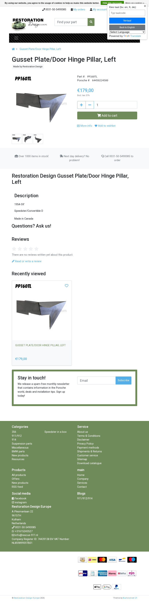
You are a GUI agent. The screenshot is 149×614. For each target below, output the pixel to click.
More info (86, 125)
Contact (82, 486)
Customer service (87, 455)
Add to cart (109, 115)
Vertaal (127, 20)
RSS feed (17, 486)
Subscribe (123, 380)
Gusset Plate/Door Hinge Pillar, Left (40, 49)
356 (14, 431)
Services (82, 482)
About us (82, 431)
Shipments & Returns (89, 451)
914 (14, 439)
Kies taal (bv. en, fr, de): (122, 7)
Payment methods (88, 447)
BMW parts (18, 451)
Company (82, 478)
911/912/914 (84, 498)
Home (80, 475)
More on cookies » (134, 3)
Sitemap (82, 459)
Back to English (127, 27)
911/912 (17, 435)
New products (20, 455)
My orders (79, 9)
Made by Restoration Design (28, 66)
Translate (135, 35)
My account (99, 9)
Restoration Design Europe (27, 598)
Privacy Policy (85, 443)
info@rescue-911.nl (26, 535)
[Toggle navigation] (16, 38)
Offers (15, 478)
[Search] (91, 22)
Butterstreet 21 (130, 598)
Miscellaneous (20, 447)
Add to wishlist (106, 125)
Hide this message (112, 3)
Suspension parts (22, 443)
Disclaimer (83, 439)
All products (19, 475)
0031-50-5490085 (25, 527)
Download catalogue (89, 463)
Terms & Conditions (88, 435)
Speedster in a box (56, 431)
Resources (18, 459)
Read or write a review (27, 261)
